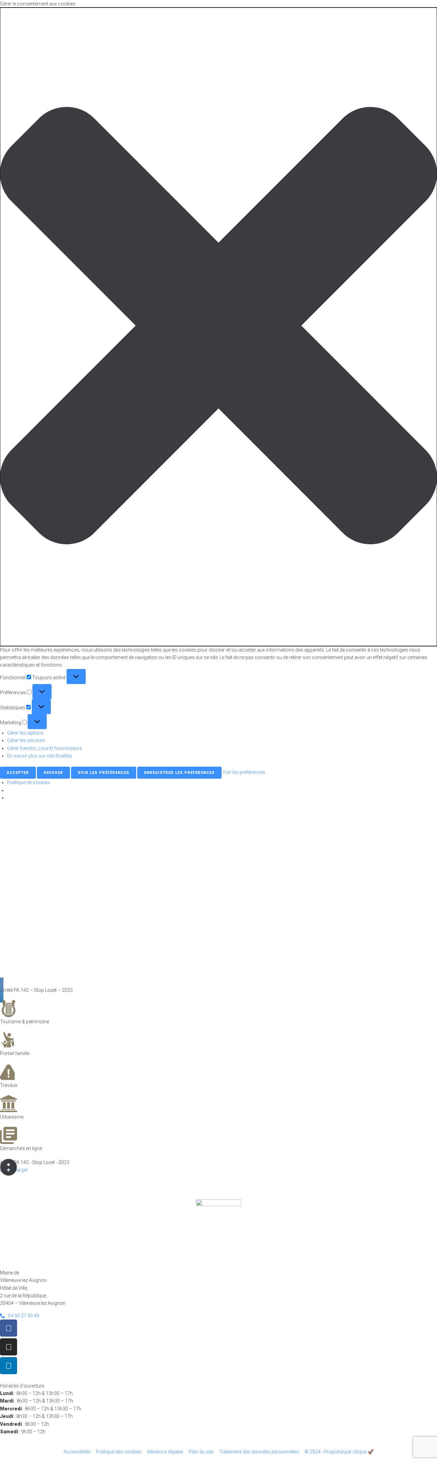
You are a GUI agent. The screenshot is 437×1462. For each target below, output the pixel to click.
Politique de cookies (28, 782)
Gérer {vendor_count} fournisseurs (44, 748)
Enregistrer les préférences (179, 772)
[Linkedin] (8, 1365)
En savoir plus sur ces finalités (39, 756)
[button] (218, 327)
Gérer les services (26, 740)
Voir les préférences (103, 772)
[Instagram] (8, 1346)
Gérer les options (25, 733)
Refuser (53, 772)
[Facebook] (8, 1328)
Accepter (18, 772)
